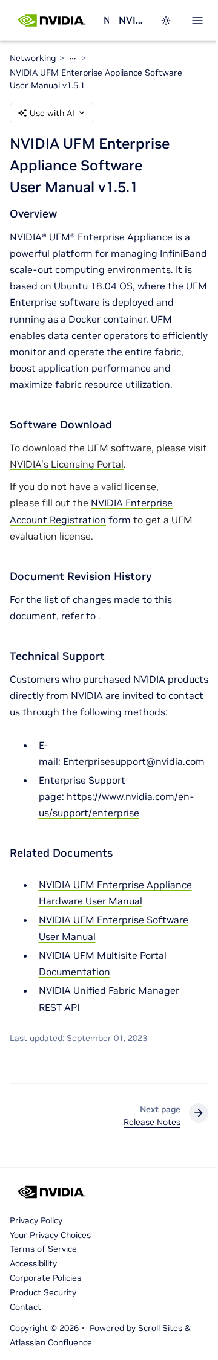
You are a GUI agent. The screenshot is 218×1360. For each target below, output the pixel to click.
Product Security (43, 1292)
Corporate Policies (45, 1277)
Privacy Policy (36, 1220)
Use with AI (52, 113)
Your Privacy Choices (50, 1234)
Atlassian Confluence (51, 1342)
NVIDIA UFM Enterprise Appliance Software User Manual (132, 20)
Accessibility (33, 1263)
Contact (25, 1306)
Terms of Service (43, 1248)
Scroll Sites (160, 1328)
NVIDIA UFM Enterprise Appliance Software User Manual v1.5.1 (96, 79)
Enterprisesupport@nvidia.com (134, 761)
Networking (106, 20)
